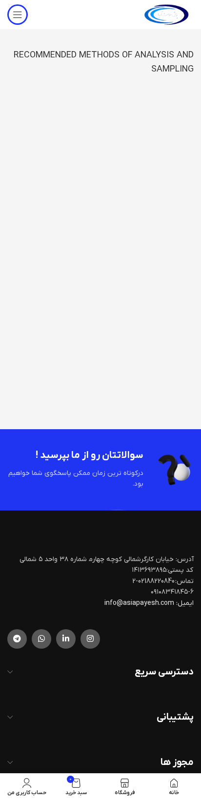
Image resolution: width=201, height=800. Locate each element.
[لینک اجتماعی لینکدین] (66, 639)
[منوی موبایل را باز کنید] (17, 14)
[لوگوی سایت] (166, 14)
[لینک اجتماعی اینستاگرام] (90, 639)
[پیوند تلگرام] (17, 639)
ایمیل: (185, 603)
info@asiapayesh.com (140, 603)
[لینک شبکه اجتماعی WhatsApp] (41, 639)
